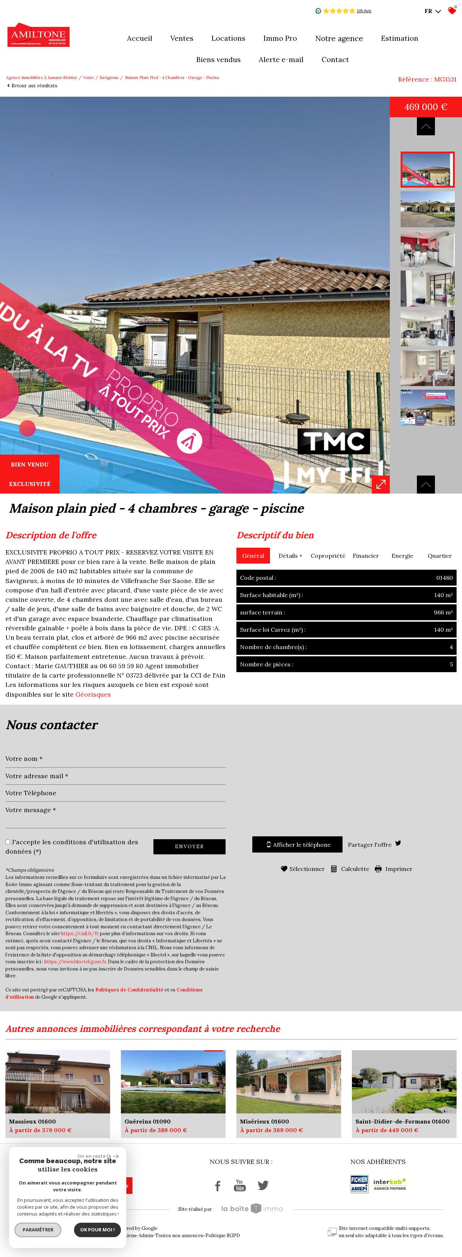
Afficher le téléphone (302, 844)
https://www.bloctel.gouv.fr (75, 962)
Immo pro (280, 38)
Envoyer (189, 847)
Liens (130, 1235)
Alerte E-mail (281, 59)
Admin (146, 1235)
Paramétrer (38, 1229)
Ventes (181, 38)
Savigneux (109, 77)
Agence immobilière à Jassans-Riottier (41, 77)
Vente (88, 77)
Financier (366, 555)
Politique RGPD (222, 1235)
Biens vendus (218, 59)
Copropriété (328, 555)
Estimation (399, 38)
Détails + (290, 555)
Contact (335, 59)
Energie (402, 555)
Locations (228, 38)
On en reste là (94, 1156)
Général (253, 555)
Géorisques (93, 694)
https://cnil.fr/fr (80, 933)
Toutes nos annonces (179, 1235)
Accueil (139, 38)
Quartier (440, 555)
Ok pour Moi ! (97, 1229)
